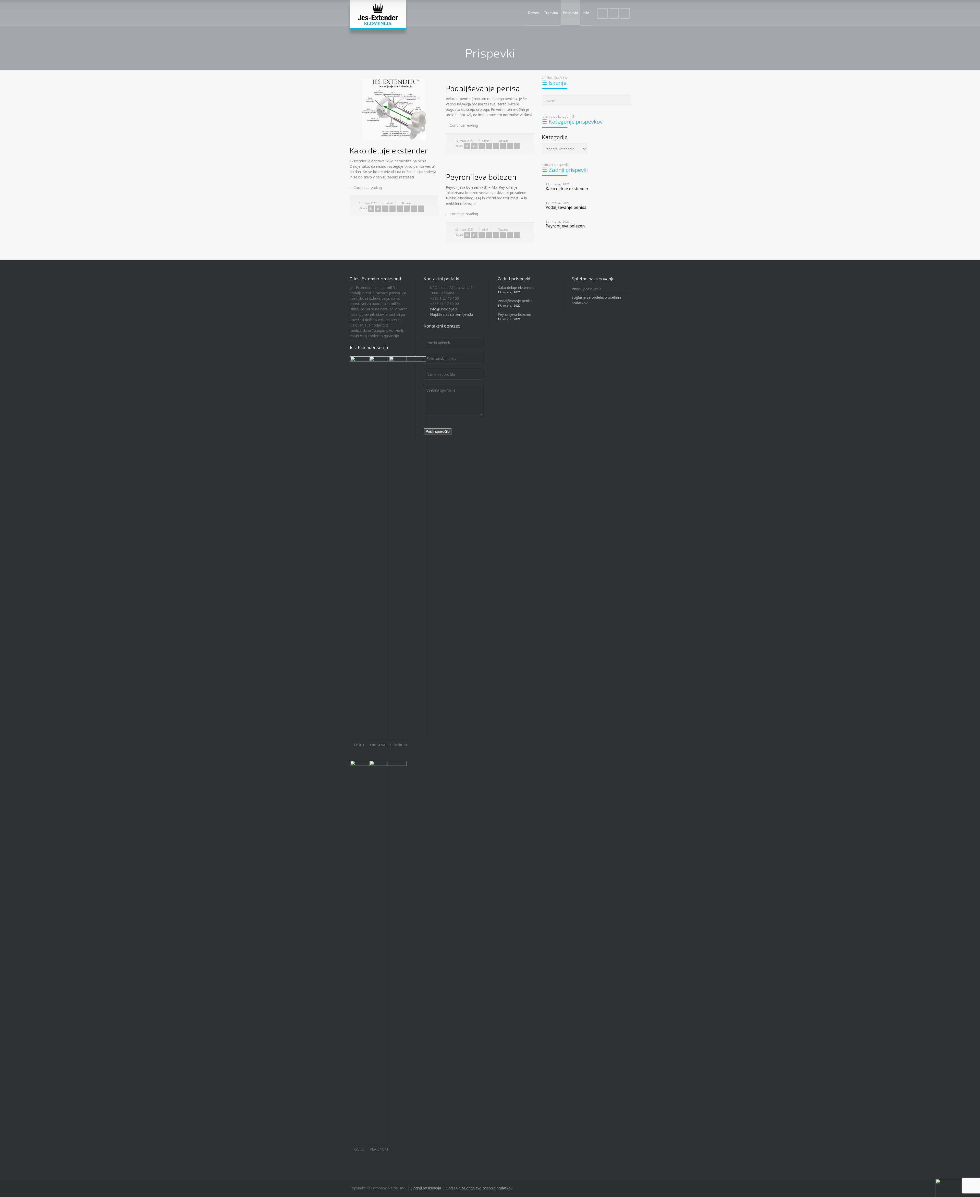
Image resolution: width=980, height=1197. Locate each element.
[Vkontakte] (421, 208)
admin (389, 203)
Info (586, 12)
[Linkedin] (414, 208)
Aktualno (406, 203)
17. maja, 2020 (464, 140)
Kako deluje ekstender (389, 150)
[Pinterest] (400, 208)
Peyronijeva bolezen (481, 176)
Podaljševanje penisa (483, 88)
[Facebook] (385, 208)
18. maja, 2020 (368, 203)
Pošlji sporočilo (438, 431)
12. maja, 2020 (464, 229)
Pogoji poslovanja (587, 288)
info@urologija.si (444, 309)
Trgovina (551, 12)
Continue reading (367, 187)
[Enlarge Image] (394, 108)
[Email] (371, 208)
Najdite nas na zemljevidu (451, 314)
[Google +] (392, 208)
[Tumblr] (407, 208)
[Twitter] (378, 208)
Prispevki (570, 12)
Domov (533, 12)
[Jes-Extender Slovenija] (378, 14)
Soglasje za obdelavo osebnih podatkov (479, 1188)
